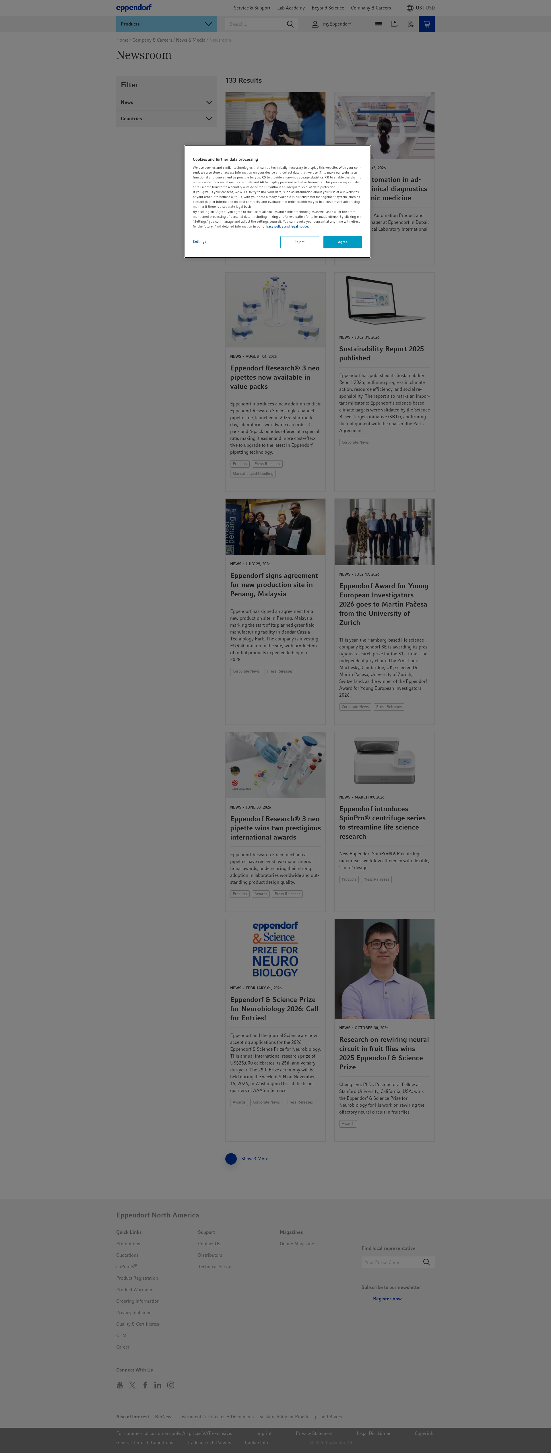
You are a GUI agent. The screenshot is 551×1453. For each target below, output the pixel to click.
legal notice (299, 226)
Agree (343, 242)
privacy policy (273, 226)
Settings (200, 242)
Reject (299, 242)
